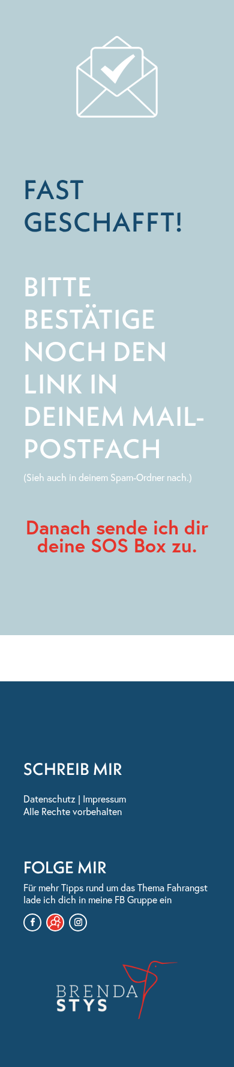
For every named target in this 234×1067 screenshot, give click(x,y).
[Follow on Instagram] (78, 922)
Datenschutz (49, 799)
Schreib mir (72, 768)
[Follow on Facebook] (32, 922)
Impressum (104, 799)
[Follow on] (55, 922)
